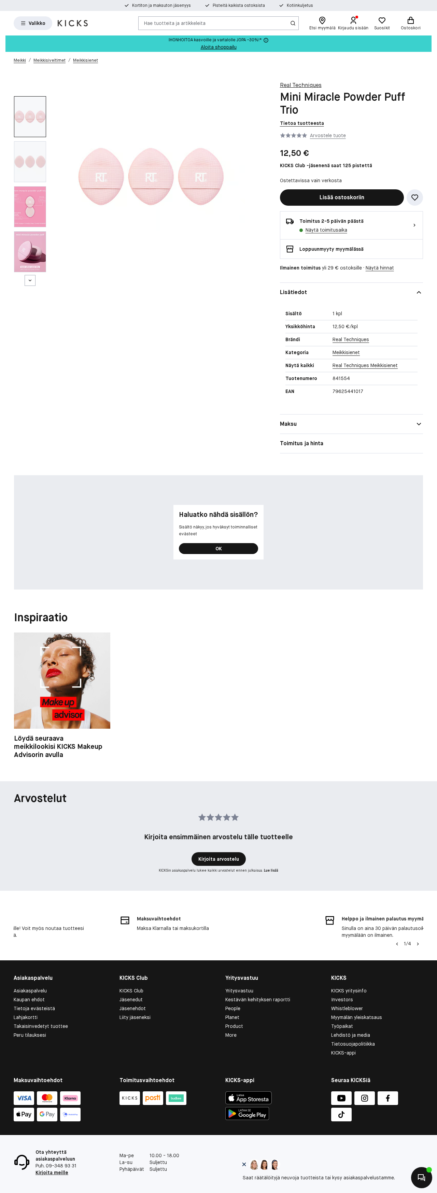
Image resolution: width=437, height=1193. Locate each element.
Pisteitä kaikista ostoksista (239, 5)
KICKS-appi (343, 1053)
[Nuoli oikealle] (417, 944)
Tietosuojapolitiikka (353, 1044)
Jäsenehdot (132, 1008)
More (231, 1035)
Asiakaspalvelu (30, 991)
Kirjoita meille (52, 1172)
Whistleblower (347, 1008)
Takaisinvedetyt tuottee (41, 1026)
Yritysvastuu (239, 991)
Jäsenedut (131, 999)
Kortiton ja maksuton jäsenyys (161, 5)
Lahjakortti (26, 1017)
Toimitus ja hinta (301, 443)
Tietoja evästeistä (34, 1008)
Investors (342, 999)
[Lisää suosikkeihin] (415, 197)
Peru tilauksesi (30, 1035)
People (232, 1008)
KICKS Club (131, 991)
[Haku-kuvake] (292, 23)
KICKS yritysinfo (349, 991)
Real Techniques (301, 85)
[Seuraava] (30, 280)
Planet (232, 1017)
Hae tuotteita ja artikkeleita (175, 23)
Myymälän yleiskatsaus (356, 1017)
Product (234, 1026)
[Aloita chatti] (421, 1177)
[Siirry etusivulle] (73, 23)
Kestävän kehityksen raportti (257, 999)
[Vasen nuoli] (396, 944)
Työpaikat (342, 1026)
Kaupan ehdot (29, 999)
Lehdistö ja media (350, 1035)
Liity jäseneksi (135, 1017)
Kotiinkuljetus (300, 5)
